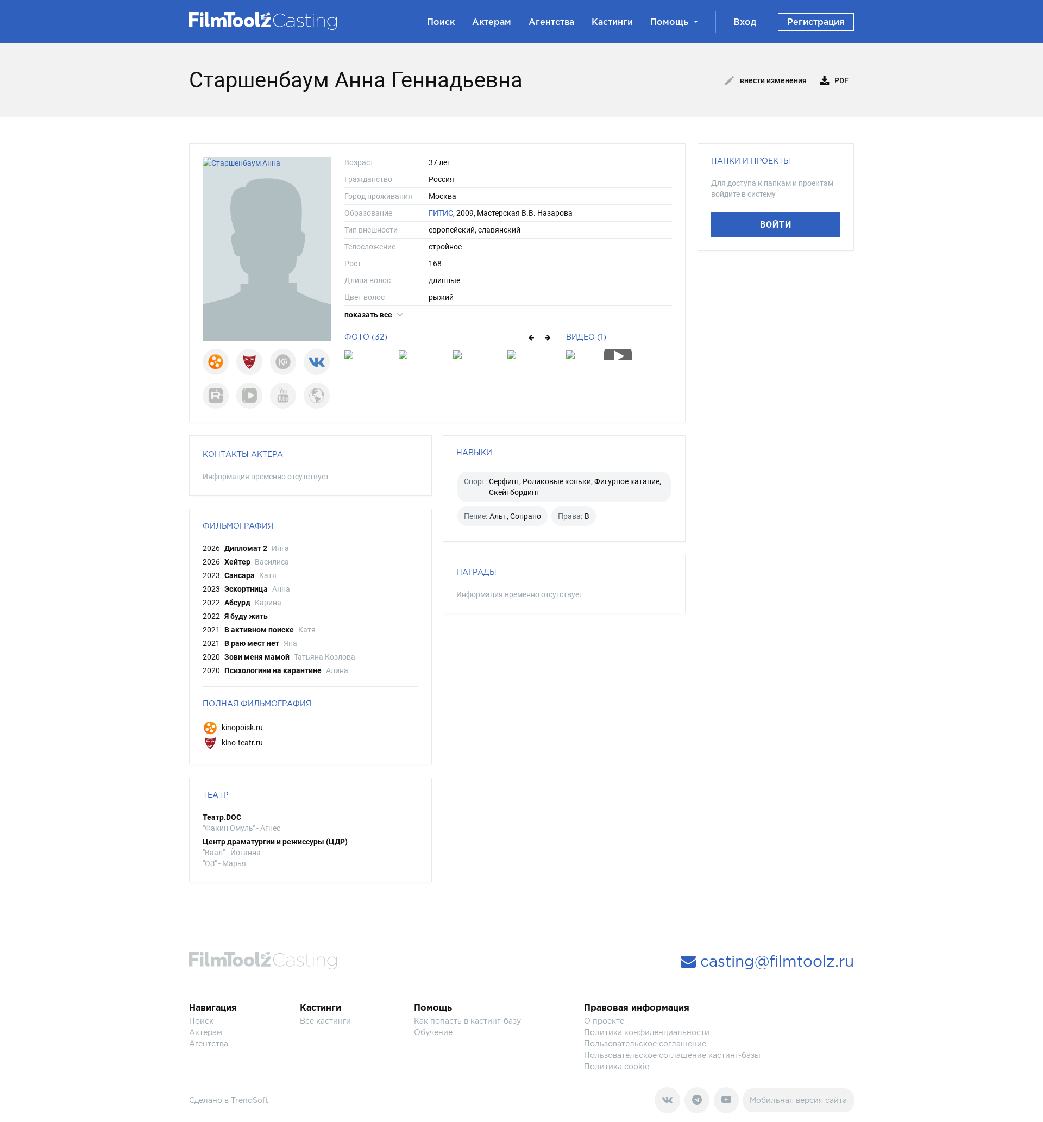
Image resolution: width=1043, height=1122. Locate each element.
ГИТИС (441, 213)
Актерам (491, 22)
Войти (775, 225)
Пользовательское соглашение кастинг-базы (672, 1055)
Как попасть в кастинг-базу (467, 1021)
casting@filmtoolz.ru (775, 961)
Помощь (669, 22)
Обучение (433, 1032)
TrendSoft (249, 1100)
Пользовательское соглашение (645, 1043)
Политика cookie (616, 1066)
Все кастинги (325, 1021)
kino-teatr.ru (241, 742)
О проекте (604, 1021)
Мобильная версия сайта (798, 1100)
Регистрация (816, 22)
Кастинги (612, 22)
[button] (530, 337)
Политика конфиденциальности (646, 1032)
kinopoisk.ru (241, 727)
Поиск (441, 22)
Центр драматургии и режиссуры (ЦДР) (275, 841)
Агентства (551, 22)
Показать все (369, 314)
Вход (744, 22)
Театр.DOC (222, 817)
